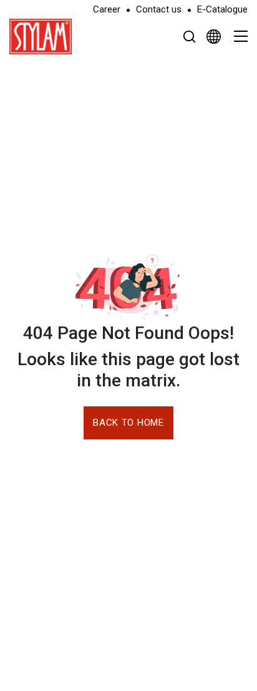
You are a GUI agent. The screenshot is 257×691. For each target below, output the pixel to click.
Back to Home (128, 422)
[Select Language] (214, 36)
